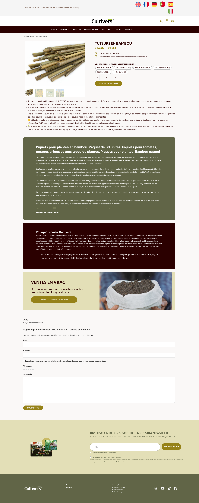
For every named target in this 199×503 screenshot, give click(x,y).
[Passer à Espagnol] (171, 4)
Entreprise (69, 485)
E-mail (26, 351)
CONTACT (128, 30)
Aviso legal (115, 485)
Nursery (32, 36)
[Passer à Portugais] (162, 4)
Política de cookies (117, 489)
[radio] (104, 67)
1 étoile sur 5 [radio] (24, 369)
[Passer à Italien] (171, 11)
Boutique (69, 487)
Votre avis (28, 374)
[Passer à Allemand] (154, 4)
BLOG (118, 30)
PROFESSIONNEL (91, 30)
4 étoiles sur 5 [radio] (31, 369)
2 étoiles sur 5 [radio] (26, 369)
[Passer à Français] (146, 4)
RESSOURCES (107, 30)
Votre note (28, 366)
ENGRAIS (53, 30)
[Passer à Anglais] (138, 4)
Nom (25, 340)
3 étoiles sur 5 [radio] (28, 369)
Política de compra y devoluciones (122, 492)
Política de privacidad (113, 457)
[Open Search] (161, 21)
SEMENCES (64, 30)
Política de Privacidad (118, 487)
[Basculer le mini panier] (172, 21)
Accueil (26, 36)
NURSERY (77, 30)
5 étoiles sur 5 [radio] (33, 369)
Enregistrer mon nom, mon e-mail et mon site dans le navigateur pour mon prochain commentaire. (65, 361)
